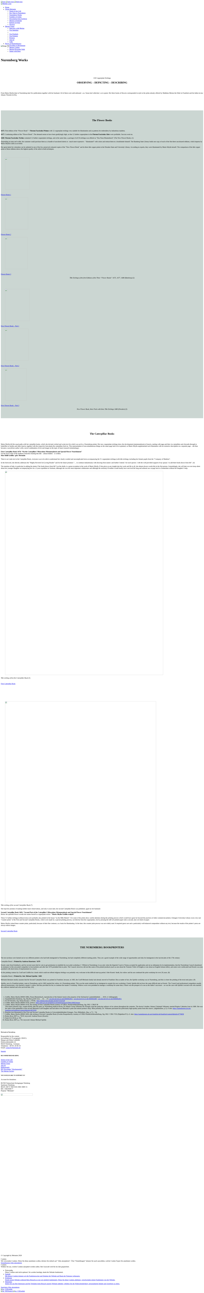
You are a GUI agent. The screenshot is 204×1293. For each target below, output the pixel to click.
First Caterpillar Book (8, 684)
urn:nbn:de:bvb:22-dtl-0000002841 (61, 999)
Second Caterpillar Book (9, 931)
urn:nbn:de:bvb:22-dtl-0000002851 (110, 999)
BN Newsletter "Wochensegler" (11, 1069)
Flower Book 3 (6, 274)
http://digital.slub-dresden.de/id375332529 (51, 1001)
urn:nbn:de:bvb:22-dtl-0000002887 (85, 999)
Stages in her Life (7, 1060)
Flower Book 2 (6, 234)
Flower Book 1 (6, 195)
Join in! (3, 1065)
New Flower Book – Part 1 (10, 326)
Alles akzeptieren (16, 1263)
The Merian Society (7, 1071)
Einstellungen (5, 1263)
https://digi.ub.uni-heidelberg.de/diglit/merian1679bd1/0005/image (58, 1003)
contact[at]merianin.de (13, 1048)
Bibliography (5, 1067)
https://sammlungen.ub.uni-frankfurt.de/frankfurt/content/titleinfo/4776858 (159, 1014)
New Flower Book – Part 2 (10, 366)
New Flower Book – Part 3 (10, 405)
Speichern (4, 1287)
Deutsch (10, 1291)
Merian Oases (5, 1063)
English (9, 1289)
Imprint (3, 1051)
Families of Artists (7, 1062)
